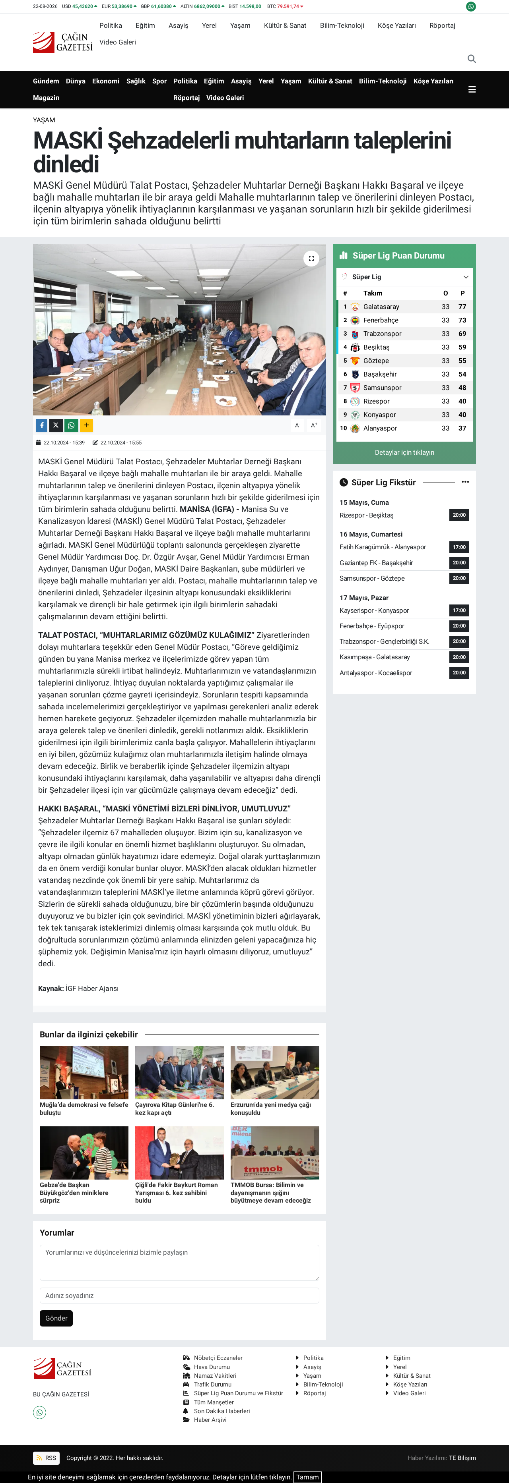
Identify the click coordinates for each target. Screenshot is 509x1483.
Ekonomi (106, 81)
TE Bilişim (462, 1458)
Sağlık (136, 81)
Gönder (56, 1318)
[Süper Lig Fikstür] (465, 482)
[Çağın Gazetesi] (63, 42)
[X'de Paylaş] (56, 425)
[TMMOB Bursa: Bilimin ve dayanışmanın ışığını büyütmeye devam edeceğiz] (275, 1153)
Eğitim (145, 25)
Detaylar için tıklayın (404, 452)
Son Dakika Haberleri (222, 1411)
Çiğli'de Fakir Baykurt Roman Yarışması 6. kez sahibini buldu (176, 1192)
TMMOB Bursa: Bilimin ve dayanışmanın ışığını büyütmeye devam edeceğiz (271, 1192)
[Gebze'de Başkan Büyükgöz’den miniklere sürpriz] (84, 1153)
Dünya (75, 81)
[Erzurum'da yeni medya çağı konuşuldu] (275, 1072)
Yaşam (240, 25)
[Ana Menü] (472, 90)
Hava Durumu (212, 1367)
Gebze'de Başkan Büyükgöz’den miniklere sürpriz (74, 1192)
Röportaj (442, 25)
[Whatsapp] (39, 1412)
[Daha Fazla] (86, 425)
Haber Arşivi (210, 1419)
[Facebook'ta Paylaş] (41, 425)
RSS (50, 1458)
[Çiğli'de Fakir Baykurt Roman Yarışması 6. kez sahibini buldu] (179, 1153)
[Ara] (472, 59)
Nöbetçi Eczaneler (218, 1357)
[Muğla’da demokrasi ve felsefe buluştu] (84, 1072)
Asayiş (178, 25)
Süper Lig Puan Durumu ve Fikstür (238, 1393)
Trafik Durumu (212, 1384)
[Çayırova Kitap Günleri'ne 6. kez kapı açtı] (179, 1072)
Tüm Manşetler (214, 1402)
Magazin (46, 98)
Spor (159, 81)
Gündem (46, 81)
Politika (110, 25)
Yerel (209, 25)
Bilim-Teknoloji (342, 25)
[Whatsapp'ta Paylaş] (71, 425)
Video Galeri (117, 42)
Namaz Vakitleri (215, 1375)
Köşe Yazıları (397, 25)
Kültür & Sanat (285, 25)
